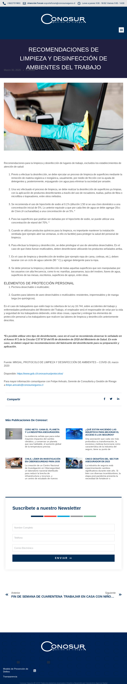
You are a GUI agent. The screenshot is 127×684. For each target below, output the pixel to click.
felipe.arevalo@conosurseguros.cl (24, 385)
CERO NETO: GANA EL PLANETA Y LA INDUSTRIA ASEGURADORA (42, 430)
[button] (121, 29)
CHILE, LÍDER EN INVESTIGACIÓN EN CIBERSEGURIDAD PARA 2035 (42, 460)
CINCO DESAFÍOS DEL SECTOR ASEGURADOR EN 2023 (101, 460)
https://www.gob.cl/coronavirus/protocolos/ (40, 373)
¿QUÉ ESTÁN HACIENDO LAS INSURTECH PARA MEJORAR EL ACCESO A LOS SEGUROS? (102, 432)
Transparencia (10, 676)
